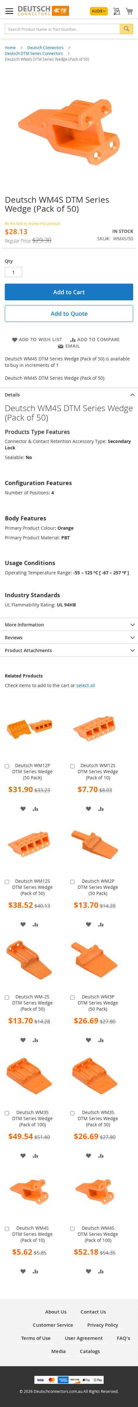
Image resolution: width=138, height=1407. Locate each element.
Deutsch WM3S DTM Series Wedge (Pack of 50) (98, 1118)
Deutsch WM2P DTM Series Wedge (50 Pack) (98, 887)
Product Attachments (28, 650)
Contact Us (93, 1311)
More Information (24, 625)
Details (12, 395)
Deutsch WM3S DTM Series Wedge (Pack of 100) (32, 1118)
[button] (99, 11)
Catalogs (90, 1351)
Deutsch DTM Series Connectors (34, 53)
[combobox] (69, 29)
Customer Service (53, 1325)
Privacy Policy (102, 1325)
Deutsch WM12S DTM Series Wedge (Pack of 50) (32, 887)
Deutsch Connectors (46, 47)
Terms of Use (36, 1338)
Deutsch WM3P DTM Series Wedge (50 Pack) (98, 1003)
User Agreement (84, 1338)
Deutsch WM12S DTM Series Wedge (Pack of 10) (98, 771)
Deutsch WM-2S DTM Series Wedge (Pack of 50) (32, 1003)
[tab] (69, 394)
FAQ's (123, 1338)
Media (58, 1351)
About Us (55, 1311)
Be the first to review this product (32, 223)
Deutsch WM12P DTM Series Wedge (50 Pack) (32, 771)
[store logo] (43, 11)
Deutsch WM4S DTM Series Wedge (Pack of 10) (32, 1234)
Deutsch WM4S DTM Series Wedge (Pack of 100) (98, 1234)
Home (11, 47)
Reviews (13, 637)
